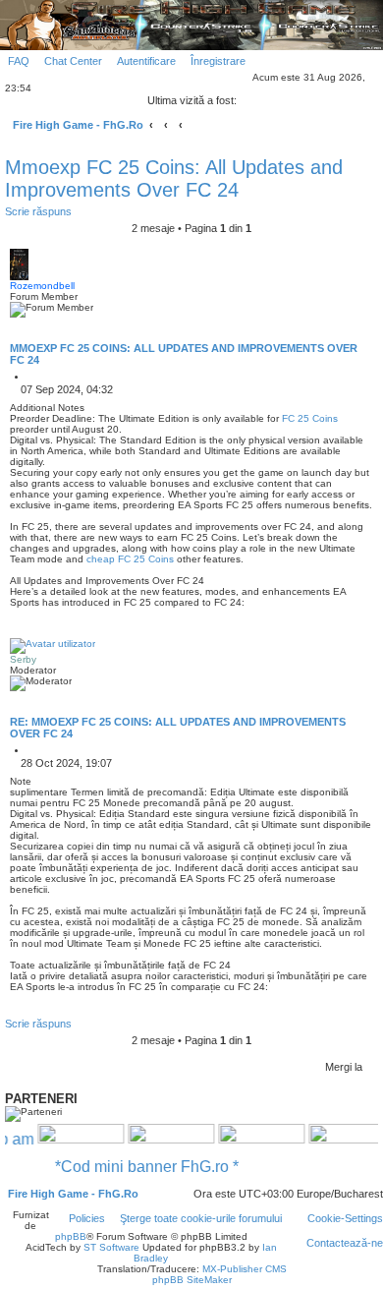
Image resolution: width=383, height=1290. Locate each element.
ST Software (111, 1247)
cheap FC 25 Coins (130, 559)
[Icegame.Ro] (253, 1138)
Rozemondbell (42, 285)
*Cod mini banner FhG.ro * (154, 1166)
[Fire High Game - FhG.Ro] (191, 24)
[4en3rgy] (72, 1138)
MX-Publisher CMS (244, 1268)
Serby (23, 659)
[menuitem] (14, 61)
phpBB (70, 1236)
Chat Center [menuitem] (73, 61)
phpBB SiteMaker (192, 1279)
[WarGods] (163, 1138)
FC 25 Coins (310, 418)
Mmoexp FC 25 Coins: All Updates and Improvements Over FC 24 (174, 178)
